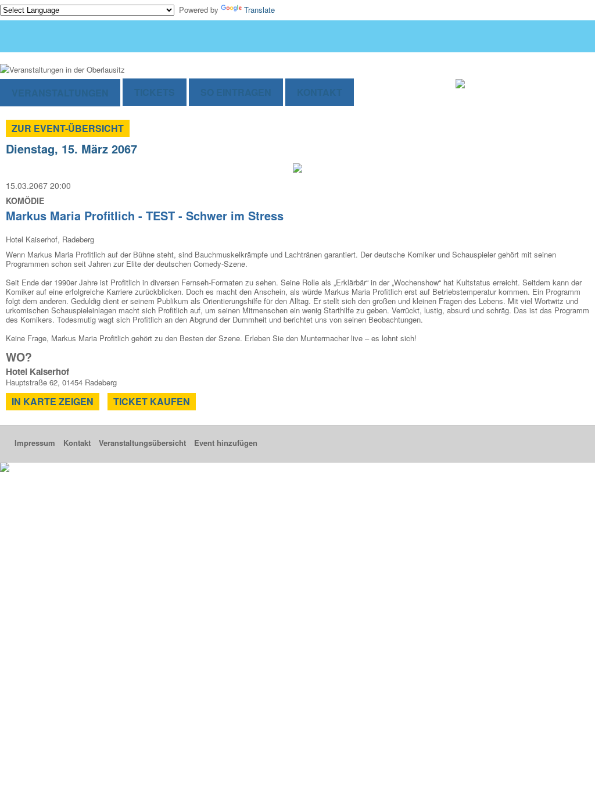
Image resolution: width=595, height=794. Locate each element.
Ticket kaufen (151, 401)
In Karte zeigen (53, 401)
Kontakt (319, 92)
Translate (259, 9)
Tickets (154, 92)
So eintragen (235, 92)
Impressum (35, 442)
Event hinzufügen (225, 442)
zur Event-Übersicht (68, 128)
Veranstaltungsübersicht (142, 442)
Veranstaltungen (60, 92)
